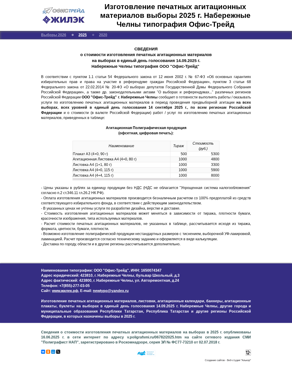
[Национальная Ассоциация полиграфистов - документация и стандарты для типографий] (146, 355)
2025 (82, 35)
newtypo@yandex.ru (111, 291)
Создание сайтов (215, 360)
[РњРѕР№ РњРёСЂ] (53, 352)
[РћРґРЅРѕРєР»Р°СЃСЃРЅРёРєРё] (48, 352)
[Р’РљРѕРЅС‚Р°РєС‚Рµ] (43, 352)
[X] (58, 352)
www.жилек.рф (65, 291)
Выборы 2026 (53, 35)
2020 (103, 35)
